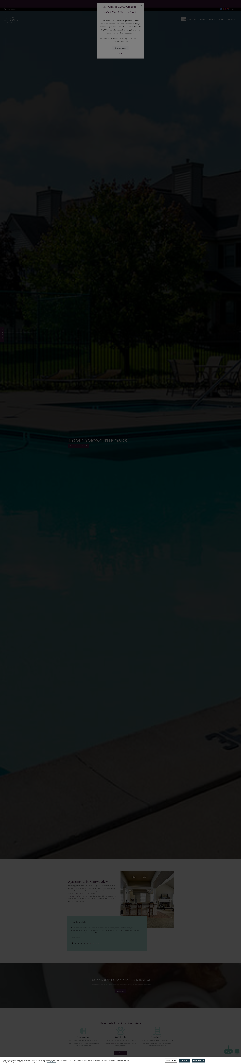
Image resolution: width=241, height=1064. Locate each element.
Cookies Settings (171, 1060)
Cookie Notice (51, 1062)
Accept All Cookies (198, 1060)
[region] (120, 1060)
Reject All (184, 1060)
